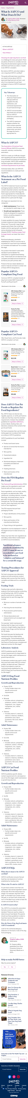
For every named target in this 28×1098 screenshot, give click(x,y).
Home (3, 8)
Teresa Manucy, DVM (13, 20)
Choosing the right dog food (10, 58)
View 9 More (7, 53)
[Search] (25, 3)
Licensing (24, 1086)
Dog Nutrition (10, 8)
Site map (18, 1090)
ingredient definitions (16, 422)
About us (3, 1086)
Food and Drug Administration (13, 484)
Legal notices (11, 1090)
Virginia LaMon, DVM (13, 18)
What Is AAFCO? (8, 49)
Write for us (9, 1086)
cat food (23, 58)
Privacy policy (22, 1088)
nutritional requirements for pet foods (13, 165)
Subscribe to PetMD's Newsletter (10, 1066)
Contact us (17, 1086)
